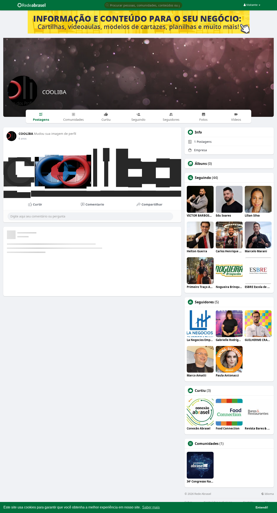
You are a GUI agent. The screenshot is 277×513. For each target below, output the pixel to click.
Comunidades (207, 443)
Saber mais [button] (151, 507)
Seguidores (204, 302)
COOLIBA (54, 92)
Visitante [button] (252, 5)
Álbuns (201, 163)
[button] (143, 4)
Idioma (269, 493)
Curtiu (200, 390)
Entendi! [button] (262, 507)
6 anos (23, 138)
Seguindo (203, 177)
